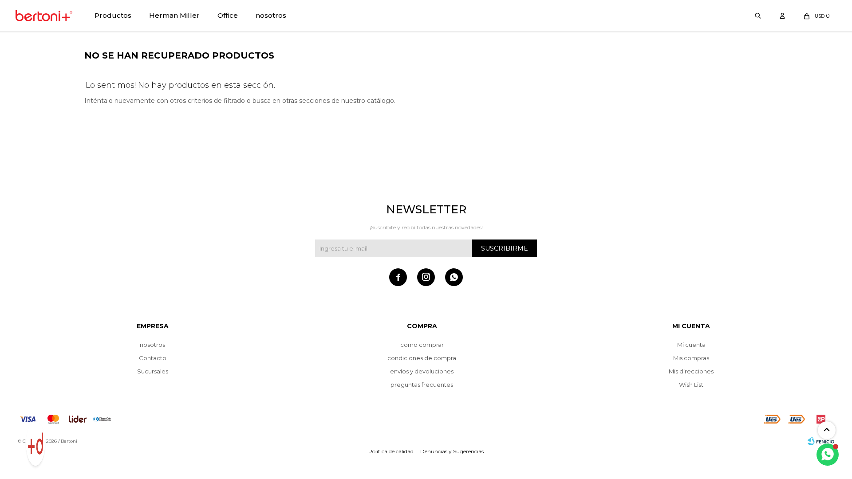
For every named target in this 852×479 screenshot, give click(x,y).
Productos (113, 15)
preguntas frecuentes (421, 384)
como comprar (422, 344)
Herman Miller (174, 15)
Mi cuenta (691, 344)
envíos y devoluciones (422, 371)
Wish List (691, 384)
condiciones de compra (421, 357)
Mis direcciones (691, 371)
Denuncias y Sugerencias (452, 451)
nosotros (271, 15)
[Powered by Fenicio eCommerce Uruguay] (821, 441)
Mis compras (691, 357)
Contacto (152, 357)
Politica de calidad (391, 451)
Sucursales (152, 371)
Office (227, 15)
